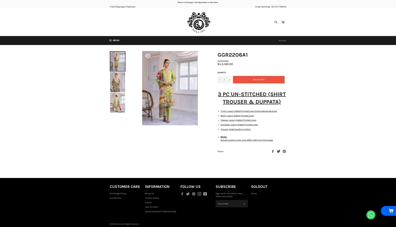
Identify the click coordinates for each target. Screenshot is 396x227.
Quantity (221, 72)
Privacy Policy (152, 198)
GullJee (120, 224)
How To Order (151, 207)
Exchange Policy (118, 193)
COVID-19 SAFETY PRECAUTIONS (160, 211)
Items (254, 193)
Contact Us (115, 198)
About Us (149, 193)
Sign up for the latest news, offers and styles (229, 195)
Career (148, 202)
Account (282, 40)
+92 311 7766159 (278, 6)
